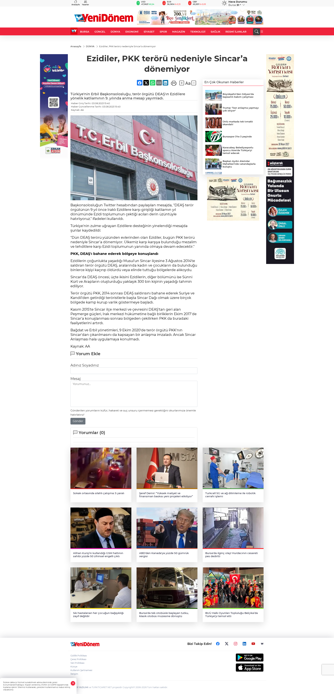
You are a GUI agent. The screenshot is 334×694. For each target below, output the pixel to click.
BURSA (84, 31)
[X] (226, 643)
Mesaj (75, 379)
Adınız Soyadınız (84, 365)
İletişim (74, 674)
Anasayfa (75, 4)
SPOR (163, 31)
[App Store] (241, 667)
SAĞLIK (215, 31)
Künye (73, 666)
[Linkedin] (244, 643)
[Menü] (262, 32)
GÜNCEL (99, 31)
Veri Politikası (77, 663)
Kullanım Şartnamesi (81, 670)
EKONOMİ (131, 31)
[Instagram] (235, 643)
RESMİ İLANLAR (235, 31)
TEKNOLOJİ (197, 31)
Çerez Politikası (78, 659)
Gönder (78, 421)
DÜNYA (115, 31)
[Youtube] (253, 643)
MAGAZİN (178, 31)
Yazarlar (85, 4)
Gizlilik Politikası (78, 655)
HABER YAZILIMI (79, 687)
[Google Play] (241, 657)
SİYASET (149, 31)
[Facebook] (217, 643)
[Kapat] (73, 683)
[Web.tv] (262, 643)
